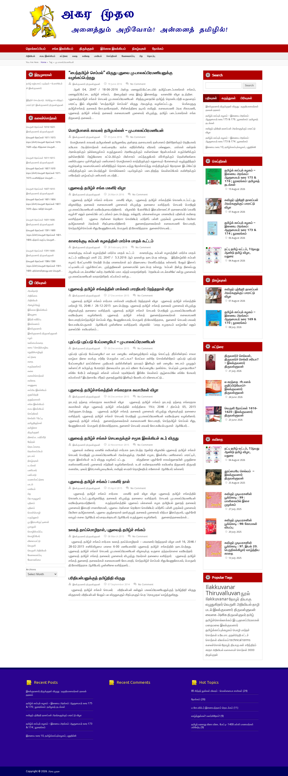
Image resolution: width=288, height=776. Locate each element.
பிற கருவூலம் (34, 498)
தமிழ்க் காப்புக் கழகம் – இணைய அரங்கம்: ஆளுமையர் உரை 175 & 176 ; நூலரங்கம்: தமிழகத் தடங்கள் (232, 119)
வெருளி (32, 545)
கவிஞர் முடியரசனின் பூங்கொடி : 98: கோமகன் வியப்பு (241, 523)
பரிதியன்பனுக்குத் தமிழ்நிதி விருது (97, 578)
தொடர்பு (151, 55)
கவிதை (86, 55)
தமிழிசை (32, 427)
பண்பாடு (32, 475)
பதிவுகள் (211, 98)
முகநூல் (32, 526)
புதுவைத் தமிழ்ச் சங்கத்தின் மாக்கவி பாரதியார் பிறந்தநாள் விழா (121, 289)
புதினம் (31, 503)
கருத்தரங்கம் (34, 366)
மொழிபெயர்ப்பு (35, 531)
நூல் (245, 593)
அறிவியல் (30, 55)
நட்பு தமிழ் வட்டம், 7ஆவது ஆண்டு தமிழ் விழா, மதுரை (242, 252)
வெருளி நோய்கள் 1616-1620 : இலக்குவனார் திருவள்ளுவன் (241, 411)
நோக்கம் (158, 48)
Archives (31, 569)
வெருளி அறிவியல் (37, 550)
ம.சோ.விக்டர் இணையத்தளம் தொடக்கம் (212, 707)
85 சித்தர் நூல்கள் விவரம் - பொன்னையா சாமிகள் (216, 691)
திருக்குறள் (86, 48)
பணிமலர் (32, 470)
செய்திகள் (111, 55)
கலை (30, 371)
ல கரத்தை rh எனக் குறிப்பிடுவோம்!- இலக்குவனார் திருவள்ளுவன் (238, 387)
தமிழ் (250, 614)
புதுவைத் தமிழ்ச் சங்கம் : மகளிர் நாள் (99, 481)
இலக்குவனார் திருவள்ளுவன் (86, 83)
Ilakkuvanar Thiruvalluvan (223, 590)
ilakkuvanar (217, 599)
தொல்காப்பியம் (36, 48)
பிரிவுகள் (246, 98)
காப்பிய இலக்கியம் (37, 390)
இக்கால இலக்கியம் (113, 48)
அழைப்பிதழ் (34, 305)
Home (43, 62)
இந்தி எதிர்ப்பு (34, 319)
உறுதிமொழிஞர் (35, 352)
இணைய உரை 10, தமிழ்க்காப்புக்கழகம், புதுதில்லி (231, 147)
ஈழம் (30, 338)
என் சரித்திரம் (248, 645)
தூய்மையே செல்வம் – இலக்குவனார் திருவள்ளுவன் (239, 474)
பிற (141, 55)
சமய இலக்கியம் (47, 55)
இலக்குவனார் (35, 328)
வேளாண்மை (34, 559)
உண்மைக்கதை (35, 343)
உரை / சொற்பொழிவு (38, 347)
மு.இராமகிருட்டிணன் (38, 522)
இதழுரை (32, 314)
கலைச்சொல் (213, 645)
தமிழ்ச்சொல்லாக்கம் (219, 620)
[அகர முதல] (126, 37)
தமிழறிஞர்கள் (35, 423)
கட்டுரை (64, 55)
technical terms (240, 640)
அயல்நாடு (33, 291)
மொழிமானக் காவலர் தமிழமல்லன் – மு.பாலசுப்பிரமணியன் (116, 130)
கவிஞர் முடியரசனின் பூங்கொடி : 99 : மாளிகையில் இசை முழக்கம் (238, 499)
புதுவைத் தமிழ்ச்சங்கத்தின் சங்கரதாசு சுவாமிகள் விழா (114, 390)
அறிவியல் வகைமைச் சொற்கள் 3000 (233, 650)
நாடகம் (31, 456)
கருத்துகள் (229, 98)
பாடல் (30, 484)
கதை (75, 55)
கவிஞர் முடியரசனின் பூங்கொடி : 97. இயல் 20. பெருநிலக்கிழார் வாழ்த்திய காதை (242, 548)
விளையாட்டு (34, 541)
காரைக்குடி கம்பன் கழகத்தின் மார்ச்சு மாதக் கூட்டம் (111, 241)
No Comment (137, 83)
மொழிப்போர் (34, 536)
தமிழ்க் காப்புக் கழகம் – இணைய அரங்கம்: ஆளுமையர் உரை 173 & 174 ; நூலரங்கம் (227, 139)
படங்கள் (32, 465)
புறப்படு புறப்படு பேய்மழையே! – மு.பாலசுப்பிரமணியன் (112, 341)
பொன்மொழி (34, 512)
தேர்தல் (31, 442)
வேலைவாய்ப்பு (128, 55)
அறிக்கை (32, 295)
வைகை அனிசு (216, 614)
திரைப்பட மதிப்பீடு (37, 437)
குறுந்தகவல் (34, 399)
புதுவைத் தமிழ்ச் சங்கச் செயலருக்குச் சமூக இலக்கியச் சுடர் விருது (124, 438)
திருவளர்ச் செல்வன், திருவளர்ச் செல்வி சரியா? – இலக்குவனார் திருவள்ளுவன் (242, 361)
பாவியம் (98, 55)
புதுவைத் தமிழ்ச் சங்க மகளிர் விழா (97, 187)
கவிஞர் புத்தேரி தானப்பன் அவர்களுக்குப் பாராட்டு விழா (241, 203)
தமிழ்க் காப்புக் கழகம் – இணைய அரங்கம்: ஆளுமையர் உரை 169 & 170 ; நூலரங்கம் (240, 317)
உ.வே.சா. (223, 635)
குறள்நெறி (33, 394)
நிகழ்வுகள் (139, 48)
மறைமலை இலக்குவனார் (222, 625)
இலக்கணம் (34, 324)
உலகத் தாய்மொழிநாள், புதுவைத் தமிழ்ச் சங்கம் (107, 529)
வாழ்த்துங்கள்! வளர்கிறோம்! (205, 716)
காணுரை (32, 385)
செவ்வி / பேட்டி (35, 418)
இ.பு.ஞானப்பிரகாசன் (246, 620)
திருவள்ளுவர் (236, 614)
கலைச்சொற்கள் (36, 375)
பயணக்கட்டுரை (36, 479)
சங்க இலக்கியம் (62, 48)
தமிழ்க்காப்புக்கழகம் (219, 630)
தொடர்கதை (34, 446)
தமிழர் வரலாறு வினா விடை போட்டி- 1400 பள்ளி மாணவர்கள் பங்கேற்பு (222, 726)
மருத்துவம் (33, 517)
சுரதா (209, 650)
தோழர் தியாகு (230, 645)
